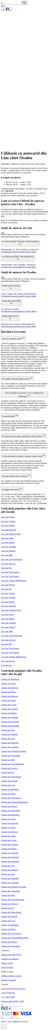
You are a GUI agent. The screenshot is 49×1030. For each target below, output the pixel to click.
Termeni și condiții (8, 980)
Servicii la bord (7, 967)
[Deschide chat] (4, 1027)
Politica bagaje (7, 963)
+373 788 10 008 (8, 997)
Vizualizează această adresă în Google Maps (18, 252)
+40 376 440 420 (8, 993)
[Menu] (24, 3)
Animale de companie (9, 959)
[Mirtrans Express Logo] (11, 3)
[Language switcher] (8, 9)
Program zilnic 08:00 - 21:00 (12, 1001)
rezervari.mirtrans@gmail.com (13, 989)
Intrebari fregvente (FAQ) (11, 955)
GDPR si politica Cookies (11, 976)
